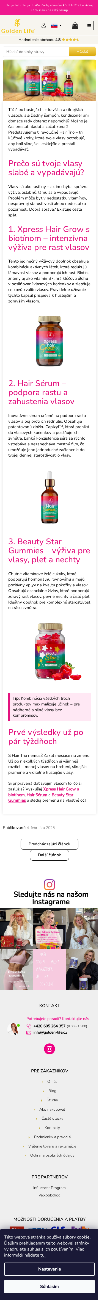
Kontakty (52, 1127)
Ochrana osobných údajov (52, 1155)
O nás (52, 1081)
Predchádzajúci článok (49, 844)
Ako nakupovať (52, 1109)
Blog (52, 1090)
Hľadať (82, 51)
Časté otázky (52, 1118)
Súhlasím (49, 1287)
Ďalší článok (49, 855)
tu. (43, 1255)
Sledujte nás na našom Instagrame (51, 898)
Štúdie (52, 1100)
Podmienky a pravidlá (52, 1137)
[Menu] (89, 25)
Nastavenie (49, 1269)
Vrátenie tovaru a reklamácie (52, 1146)
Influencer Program (49, 1187)
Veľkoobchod (49, 1195)
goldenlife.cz (49, 1048)
